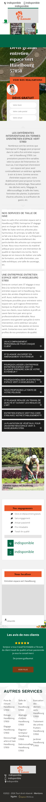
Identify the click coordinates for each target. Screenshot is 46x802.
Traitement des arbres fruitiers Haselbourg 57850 (38, 728)
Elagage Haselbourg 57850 (9, 729)
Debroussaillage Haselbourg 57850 (23, 747)
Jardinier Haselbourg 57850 (38, 742)
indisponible (13, 2)
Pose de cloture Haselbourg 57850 (9, 705)
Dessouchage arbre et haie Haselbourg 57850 (9, 743)
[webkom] (26, 796)
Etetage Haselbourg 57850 (9, 718)
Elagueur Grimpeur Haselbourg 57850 (23, 734)
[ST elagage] (23, 15)
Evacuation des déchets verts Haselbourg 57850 (38, 708)
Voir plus (23, 669)
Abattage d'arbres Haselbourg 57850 (23, 720)
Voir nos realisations (27, 79)
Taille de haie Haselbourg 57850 (23, 705)
